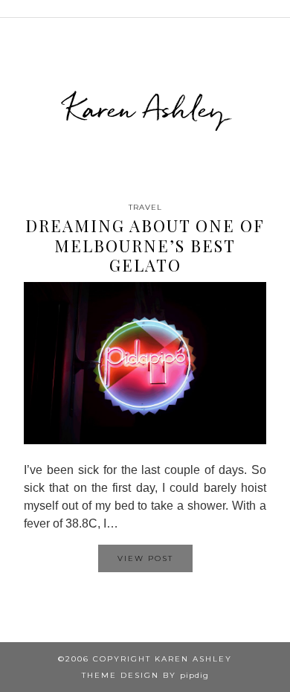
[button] (279, 8)
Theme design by (145, 675)
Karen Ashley (145, 109)
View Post (145, 558)
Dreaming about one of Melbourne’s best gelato (145, 245)
